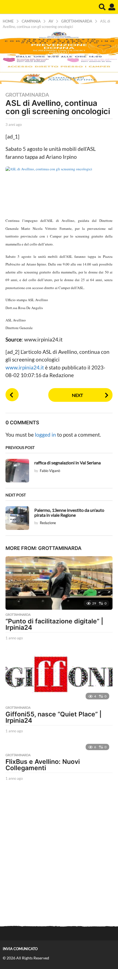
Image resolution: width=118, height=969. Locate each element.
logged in (45, 434)
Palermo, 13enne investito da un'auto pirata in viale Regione (69, 512)
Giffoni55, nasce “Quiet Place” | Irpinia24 (53, 717)
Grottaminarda (27, 94)
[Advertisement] (59, 854)
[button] (102, 6)
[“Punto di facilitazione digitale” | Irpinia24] (59, 583)
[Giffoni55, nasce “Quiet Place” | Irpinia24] (59, 676)
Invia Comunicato (20, 949)
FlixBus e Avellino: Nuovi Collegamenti (42, 765)
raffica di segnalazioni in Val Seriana (67, 462)
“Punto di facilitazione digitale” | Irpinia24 (54, 624)
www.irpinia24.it (25, 367)
